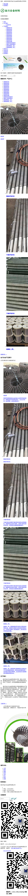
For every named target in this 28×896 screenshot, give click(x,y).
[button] (13, 798)
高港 (4, 772)
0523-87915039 (7, 850)
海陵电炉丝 (9, 27)
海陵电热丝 (9, 29)
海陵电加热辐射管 (11, 42)
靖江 (4, 775)
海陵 (4, 771)
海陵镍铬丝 (9, 35)
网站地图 (5, 4)
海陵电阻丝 (9, 32)
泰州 (4, 769)
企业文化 (8, 24)
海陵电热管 (9, 33)
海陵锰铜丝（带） (11, 47)
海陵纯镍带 (9, 36)
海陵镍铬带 (9, 39)
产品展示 (5, 26)
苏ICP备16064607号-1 (16, 848)
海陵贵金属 (9, 41)
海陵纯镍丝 (9, 38)
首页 (4, 21)
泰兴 (4, 777)
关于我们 (5, 23)
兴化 (4, 774)
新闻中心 (5, 48)
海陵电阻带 (9, 30)
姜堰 (4, 778)
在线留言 (5, 51)
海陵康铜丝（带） (11, 45)
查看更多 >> (4, 354)
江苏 (4, 768)
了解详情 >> (4, 703)
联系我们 (5, 5)
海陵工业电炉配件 (11, 44)
